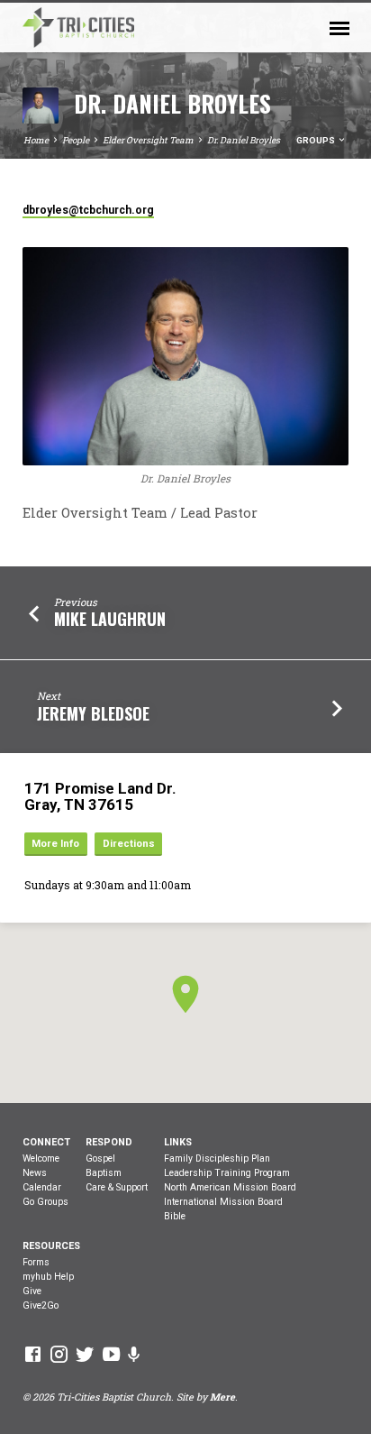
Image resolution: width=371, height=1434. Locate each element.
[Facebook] (33, 1353)
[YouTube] (111, 1353)
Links (178, 1142)
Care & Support (117, 1187)
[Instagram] (59, 1353)
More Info (55, 844)
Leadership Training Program (227, 1173)
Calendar (42, 1187)
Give (32, 1291)
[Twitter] (85, 1353)
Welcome (41, 1158)
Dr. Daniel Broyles (243, 140)
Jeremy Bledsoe (93, 713)
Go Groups (45, 1202)
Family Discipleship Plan (217, 1158)
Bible (175, 1216)
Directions (129, 844)
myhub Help (48, 1276)
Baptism (104, 1173)
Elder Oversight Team (148, 140)
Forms (36, 1262)
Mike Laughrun (110, 618)
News (35, 1173)
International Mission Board (223, 1202)
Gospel (100, 1158)
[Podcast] (134, 1354)
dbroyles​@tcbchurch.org (88, 210)
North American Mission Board (230, 1187)
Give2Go (41, 1305)
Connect (46, 1142)
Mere (222, 1397)
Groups (316, 140)
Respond (109, 1142)
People (75, 140)
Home (36, 140)
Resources (51, 1246)
